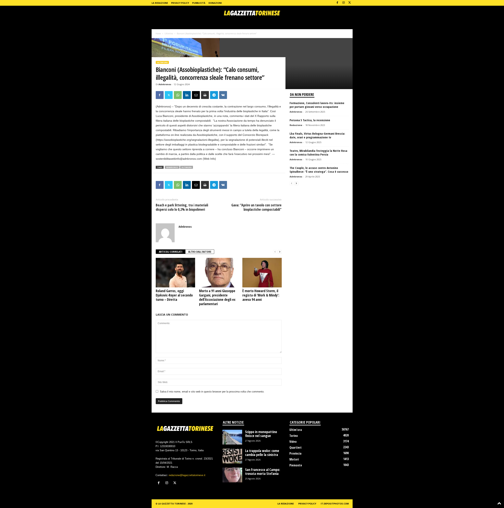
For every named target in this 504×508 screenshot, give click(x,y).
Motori (294, 459)
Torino (293, 435)
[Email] (196, 95)
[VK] (223, 95)
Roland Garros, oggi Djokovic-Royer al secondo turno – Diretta (174, 295)
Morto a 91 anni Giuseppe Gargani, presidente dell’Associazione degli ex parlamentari (217, 297)
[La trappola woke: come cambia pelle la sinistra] (232, 456)
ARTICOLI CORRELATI (170, 252)
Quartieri (295, 447)
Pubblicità (198, 2)
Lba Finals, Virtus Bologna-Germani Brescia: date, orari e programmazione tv (317, 135)
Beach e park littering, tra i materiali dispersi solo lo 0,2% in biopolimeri (182, 207)
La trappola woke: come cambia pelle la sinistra (262, 452)
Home (158, 33)
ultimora (187, 167)
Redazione (296, 125)
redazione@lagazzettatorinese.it (187, 475)
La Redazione (160, 2)
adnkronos (172, 167)
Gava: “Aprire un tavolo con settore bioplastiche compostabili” (256, 207)
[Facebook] (337, 3)
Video (293, 441)
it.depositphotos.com (335, 503)
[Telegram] (214, 95)
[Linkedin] (187, 95)
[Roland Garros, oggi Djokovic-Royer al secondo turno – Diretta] (175, 272)
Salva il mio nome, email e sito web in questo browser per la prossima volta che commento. (212, 391)
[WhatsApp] (178, 95)
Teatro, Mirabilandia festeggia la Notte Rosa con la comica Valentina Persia (318, 152)
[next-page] (280, 252)
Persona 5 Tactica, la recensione (310, 120)
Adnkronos (164, 84)
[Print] (205, 95)
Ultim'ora (169, 33)
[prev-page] (275, 252)
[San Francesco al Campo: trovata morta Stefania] (232, 475)
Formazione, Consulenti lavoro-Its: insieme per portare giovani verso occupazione (317, 105)
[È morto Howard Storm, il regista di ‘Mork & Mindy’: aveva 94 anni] (262, 272)
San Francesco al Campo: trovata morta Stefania (262, 471)
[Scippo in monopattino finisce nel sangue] (232, 437)
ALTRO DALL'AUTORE (199, 252)
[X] (349, 3)
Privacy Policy (180, 2)
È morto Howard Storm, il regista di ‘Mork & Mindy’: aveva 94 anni (260, 295)
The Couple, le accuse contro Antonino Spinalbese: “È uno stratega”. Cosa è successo (319, 169)
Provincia (295, 453)
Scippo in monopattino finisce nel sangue (261, 433)
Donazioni (215, 2)
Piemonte (295, 465)
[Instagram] (343, 3)
